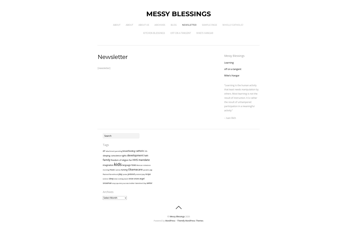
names (117, 170)
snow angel (139, 178)
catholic (140, 150)
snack (126, 179)
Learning (229, 62)
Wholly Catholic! (232, 25)
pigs (150, 170)
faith (146, 155)
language (126, 165)
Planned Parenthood (110, 174)
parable (146, 170)
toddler (132, 183)
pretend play (140, 174)
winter (149, 183)
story (121, 183)
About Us (143, 25)
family (106, 160)
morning (106, 170)
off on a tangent (180, 33)
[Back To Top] (178, 207)
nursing (124, 169)
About (116, 25)
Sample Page (209, 25)
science (105, 179)
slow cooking (118, 179)
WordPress (170, 220)
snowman (107, 183)
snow (131, 178)
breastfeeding (129, 151)
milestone (147, 165)
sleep (111, 178)
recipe (148, 174)
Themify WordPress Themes (190, 220)
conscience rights (119, 155)
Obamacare (135, 169)
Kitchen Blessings (154, 33)
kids (118, 164)
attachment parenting (114, 151)
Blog (174, 25)
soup (114, 183)
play (120, 174)
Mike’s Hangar (204, 33)
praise (125, 174)
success (126, 183)
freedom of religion (119, 160)
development (135, 155)
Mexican (139, 165)
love (133, 165)
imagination (108, 165)
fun (130, 160)
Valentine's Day (140, 183)
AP (104, 151)
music (112, 169)
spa (117, 183)
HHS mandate (141, 160)
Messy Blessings (177, 216)
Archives (160, 25)
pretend (131, 174)
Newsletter (189, 25)
